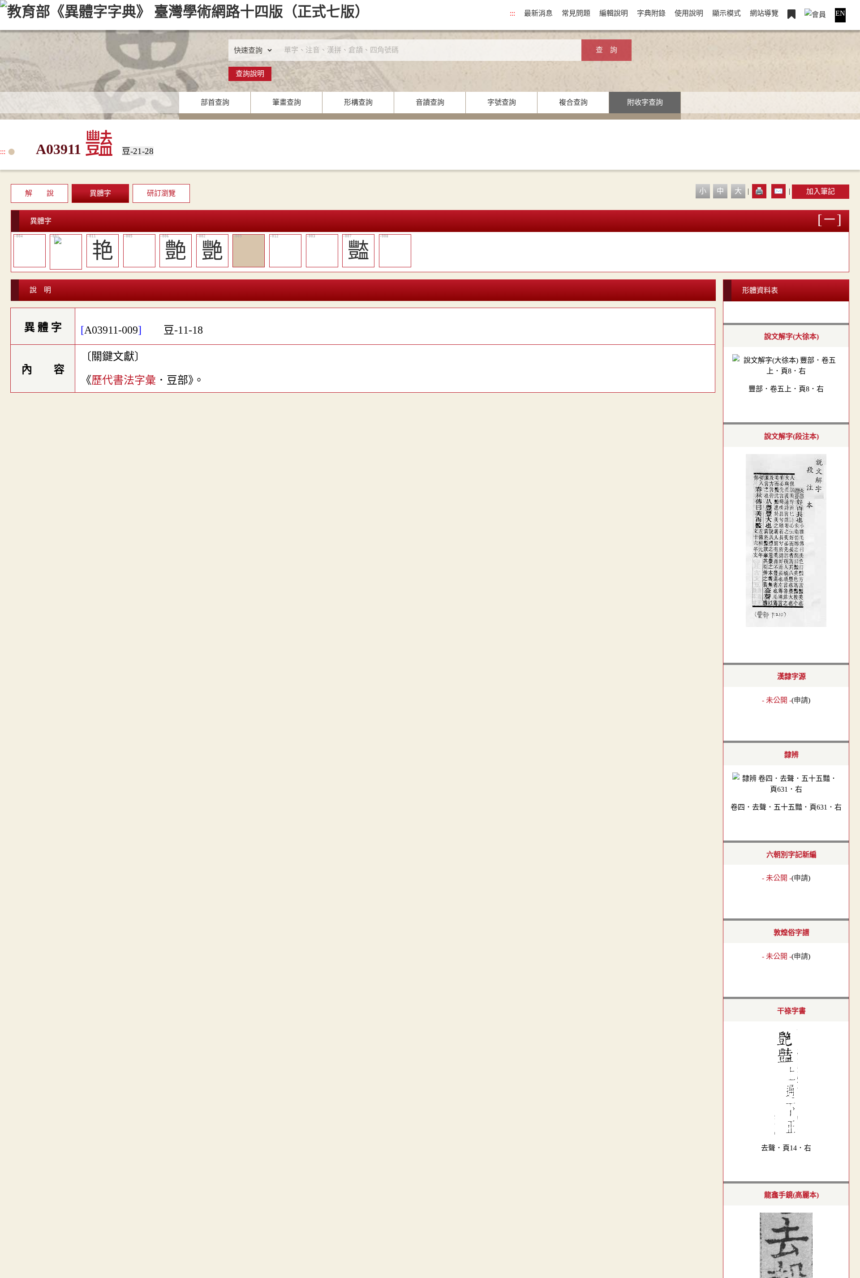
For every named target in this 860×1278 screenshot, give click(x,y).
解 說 (39, 193)
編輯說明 (613, 13)
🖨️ (759, 191)
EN (840, 13)
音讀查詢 (430, 102)
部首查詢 (215, 102)
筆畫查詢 (286, 102)
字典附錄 (651, 13)
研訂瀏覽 (161, 193)
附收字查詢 (645, 102)
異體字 (100, 193)
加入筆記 (820, 191)
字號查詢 (501, 102)
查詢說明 (250, 73)
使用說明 (689, 13)
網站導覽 (764, 13)
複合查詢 (573, 102)
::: (512, 13)
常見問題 (576, 13)
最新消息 (538, 13)
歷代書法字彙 (123, 380)
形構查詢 (358, 102)
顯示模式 (726, 13)
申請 (801, 700)
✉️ (778, 191)
